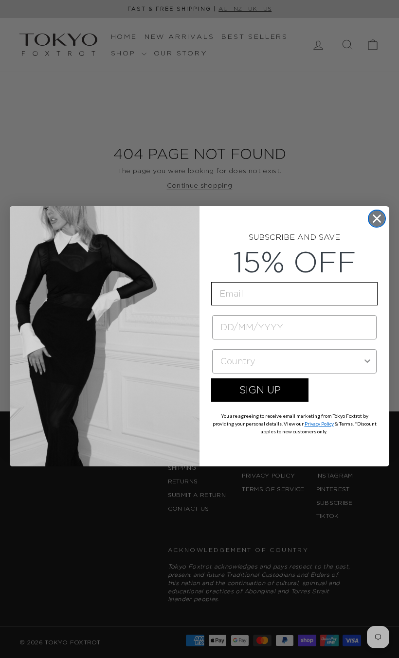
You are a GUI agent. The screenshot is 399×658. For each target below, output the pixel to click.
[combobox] (291, 361)
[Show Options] (367, 361)
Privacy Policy (319, 424)
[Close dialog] (376, 218)
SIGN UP (260, 390)
